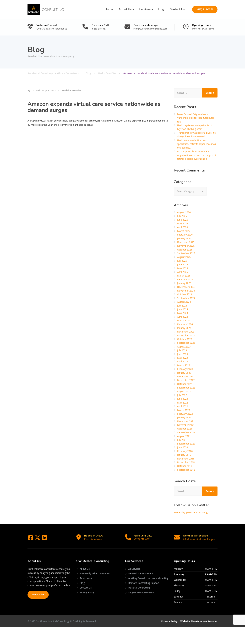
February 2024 (185, 324)
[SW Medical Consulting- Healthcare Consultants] (46, 9)
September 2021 (186, 432)
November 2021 (186, 424)
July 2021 (182, 440)
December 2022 (185, 376)
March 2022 (183, 410)
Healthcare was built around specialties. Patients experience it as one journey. (196, 144)
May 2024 (182, 312)
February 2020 (185, 451)
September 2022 (186, 387)
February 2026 (185, 234)
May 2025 (182, 268)
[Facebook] (31, 538)
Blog (161, 9)
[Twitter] (38, 538)
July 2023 (182, 350)
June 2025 (182, 264)
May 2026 (182, 223)
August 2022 (184, 391)
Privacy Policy (87, 592)
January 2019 (184, 454)
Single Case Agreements (141, 592)
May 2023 (182, 357)
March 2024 (183, 320)
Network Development (140, 573)
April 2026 (182, 227)
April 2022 (182, 406)
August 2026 (184, 212)
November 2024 (186, 290)
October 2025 (184, 249)
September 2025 (186, 253)
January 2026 (184, 238)
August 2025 (184, 256)
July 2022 (182, 395)
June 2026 (182, 219)
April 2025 (182, 272)
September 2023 (186, 342)
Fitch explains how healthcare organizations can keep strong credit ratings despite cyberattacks (196, 155)
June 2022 (182, 398)
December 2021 (185, 421)
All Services (134, 568)
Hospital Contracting (139, 587)
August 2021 (184, 436)
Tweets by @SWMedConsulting (191, 512)
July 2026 (182, 216)
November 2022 (186, 380)
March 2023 (183, 365)
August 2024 (184, 301)
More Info (38, 594)
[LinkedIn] (44, 538)
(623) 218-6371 (204, 9)
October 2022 (184, 384)
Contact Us (177, 9)
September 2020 (186, 443)
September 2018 (186, 469)
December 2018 (185, 458)
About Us (125, 9)
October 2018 (184, 466)
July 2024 (182, 305)
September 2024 (186, 298)
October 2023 (184, 339)
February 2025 (185, 279)
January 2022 (184, 417)
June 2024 (182, 309)
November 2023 (186, 335)
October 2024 (184, 294)
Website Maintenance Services (199, 621)
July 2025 (182, 260)
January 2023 (184, 372)
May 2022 (182, 402)
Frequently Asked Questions (95, 573)
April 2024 (182, 316)
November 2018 (186, 462)
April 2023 (182, 361)
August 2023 (184, 346)
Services (144, 9)
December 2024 (185, 286)
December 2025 (185, 242)
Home (109, 9)
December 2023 (185, 331)
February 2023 (185, 368)
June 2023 (182, 354)
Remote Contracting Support (143, 582)
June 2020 (182, 447)
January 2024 (184, 328)
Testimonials (87, 578)
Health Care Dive (72, 90)
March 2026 (183, 230)
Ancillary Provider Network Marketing (148, 578)
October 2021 (184, 428)
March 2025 (183, 275)
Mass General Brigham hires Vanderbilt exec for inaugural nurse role (195, 117)
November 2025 (186, 245)
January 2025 (184, 283)
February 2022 (185, 413)
